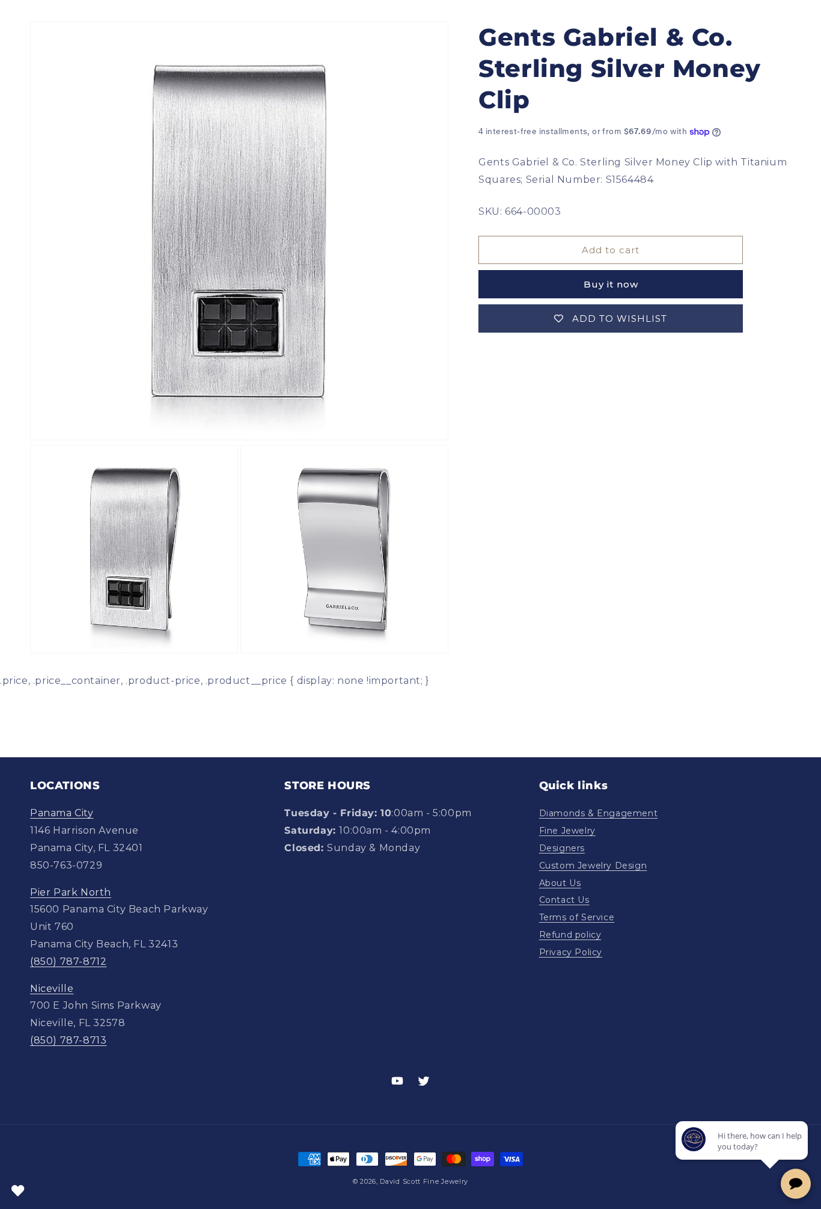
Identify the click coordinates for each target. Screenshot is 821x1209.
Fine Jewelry (567, 830)
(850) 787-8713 (68, 1040)
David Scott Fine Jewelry (424, 1181)
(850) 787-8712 (68, 961)
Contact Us (564, 900)
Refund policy (570, 934)
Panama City (62, 813)
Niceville (51, 988)
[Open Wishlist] (18, 1191)
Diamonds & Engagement (598, 813)
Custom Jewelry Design (593, 865)
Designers (562, 848)
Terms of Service (577, 917)
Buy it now (611, 285)
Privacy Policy (570, 952)
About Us (560, 883)
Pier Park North (70, 892)
